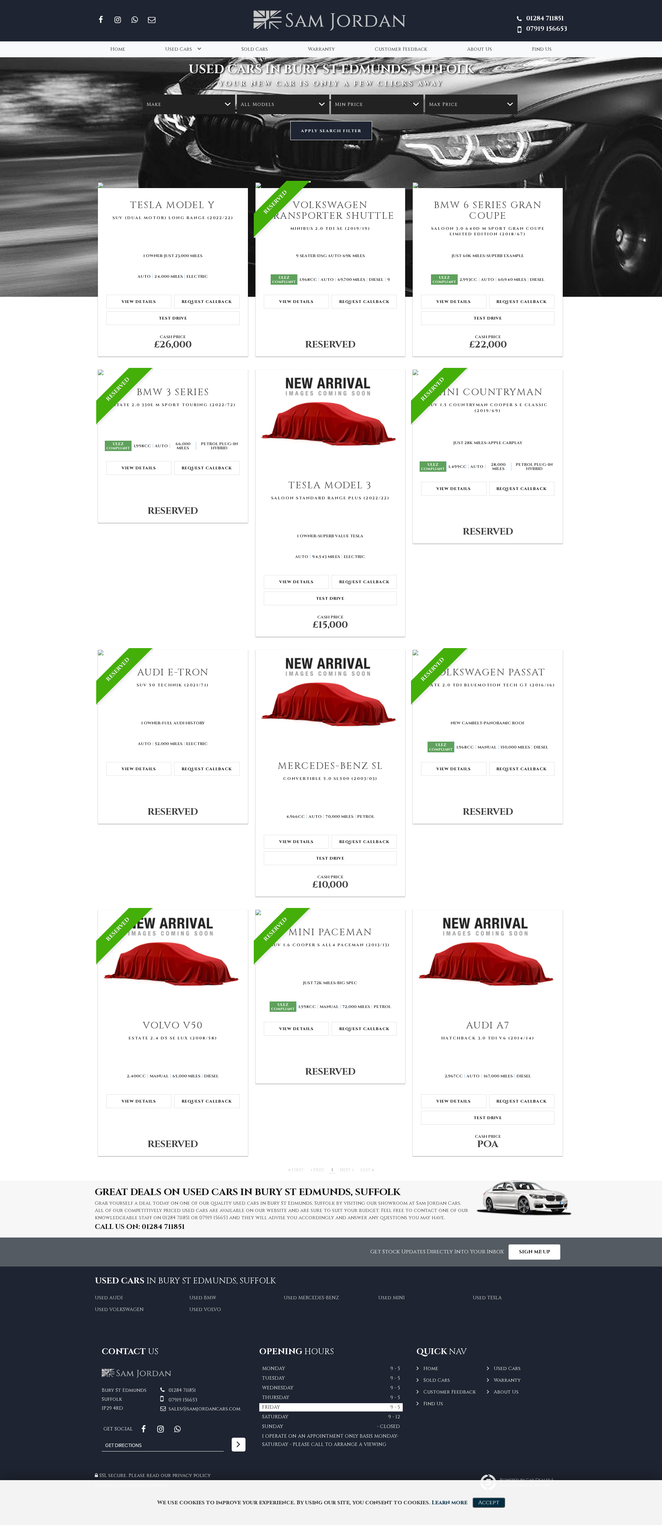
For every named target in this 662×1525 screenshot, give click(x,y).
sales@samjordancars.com (203, 1409)
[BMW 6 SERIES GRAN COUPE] (488, 185)
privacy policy (191, 1475)
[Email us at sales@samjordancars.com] (152, 20)
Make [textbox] (154, 104)
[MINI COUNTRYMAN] (488, 372)
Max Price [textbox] (443, 104)
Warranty (321, 49)
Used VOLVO (205, 1309)
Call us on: (139, 1226)
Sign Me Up (534, 1252)
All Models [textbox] (257, 104)
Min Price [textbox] (349, 104)
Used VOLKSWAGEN (119, 1309)
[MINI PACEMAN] (330, 912)
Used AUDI (109, 1297)
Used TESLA (487, 1297)
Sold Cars (254, 49)
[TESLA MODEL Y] (173, 185)
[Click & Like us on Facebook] (144, 1429)
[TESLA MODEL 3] (330, 419)
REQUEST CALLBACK (207, 301)
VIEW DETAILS (139, 301)
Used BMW (202, 1297)
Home (117, 49)
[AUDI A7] (488, 959)
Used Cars (178, 49)
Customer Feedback (401, 49)
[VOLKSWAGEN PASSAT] (488, 652)
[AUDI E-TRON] (173, 652)
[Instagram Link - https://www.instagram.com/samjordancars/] (118, 20)
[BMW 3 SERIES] (173, 372)
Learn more (450, 1502)
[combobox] (189, 104)
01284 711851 (545, 18)
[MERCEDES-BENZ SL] (330, 699)
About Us (479, 49)
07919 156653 (546, 29)
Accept (488, 1502)
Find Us (542, 49)
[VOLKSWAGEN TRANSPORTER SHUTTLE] (330, 185)
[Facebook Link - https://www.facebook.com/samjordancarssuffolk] (101, 20)
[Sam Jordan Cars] (137, 1376)
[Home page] (331, 20)
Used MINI (391, 1297)
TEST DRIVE (173, 318)
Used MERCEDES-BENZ (311, 1297)
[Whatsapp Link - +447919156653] (135, 20)
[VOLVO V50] (173, 959)
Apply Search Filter (331, 131)
